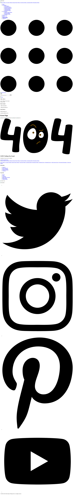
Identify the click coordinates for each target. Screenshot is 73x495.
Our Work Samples (5, 169)
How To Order (4, 16)
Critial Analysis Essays (54, 162)
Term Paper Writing (7, 8)
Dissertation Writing (7, 10)
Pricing (3, 15)
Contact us (4, 170)
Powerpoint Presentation (63, 162)
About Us (3, 167)
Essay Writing (2, 162)
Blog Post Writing (7, 13)
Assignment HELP (7, 9)
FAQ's (3, 175)
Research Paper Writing (8, 7)
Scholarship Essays (48, 162)
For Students (4, 5)
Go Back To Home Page (4, 159)
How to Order (4, 178)
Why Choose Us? (5, 168)
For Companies (4, 11)
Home (3, 4)
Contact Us (4, 18)
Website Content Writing (8, 12)
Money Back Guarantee (6, 177)
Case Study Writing (8, 162)
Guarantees (4, 176)
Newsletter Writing (7, 14)
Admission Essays (42, 162)
